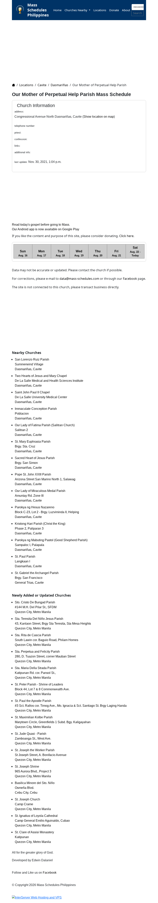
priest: (17, 132)
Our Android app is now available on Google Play (45, 229)
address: (19, 111)
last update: (21, 162)
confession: (20, 139)
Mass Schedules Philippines (38, 10)
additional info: (22, 152)
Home (57, 10)
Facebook (130, 278)
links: (17, 145)
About (126, 10)
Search (137, 13)
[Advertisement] (81, 49)
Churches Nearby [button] (76, 10)
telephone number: (24, 125)
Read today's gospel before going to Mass (40, 224)
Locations (99, 10)
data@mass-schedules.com (79, 278)
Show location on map (98, 116)
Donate (114, 10)
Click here (126, 236)
